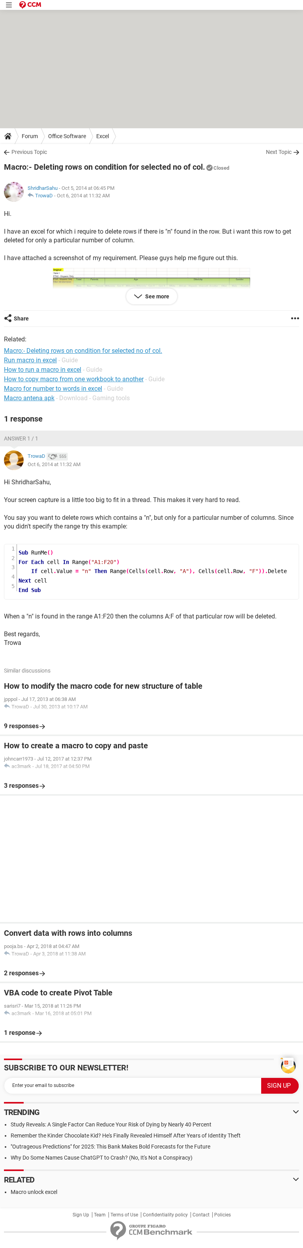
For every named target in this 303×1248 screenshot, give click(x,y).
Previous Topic (29, 152)
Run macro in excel (30, 360)
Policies (222, 1215)
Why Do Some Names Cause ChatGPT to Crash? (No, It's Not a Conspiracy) (102, 1157)
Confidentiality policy (165, 1215)
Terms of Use (124, 1215)
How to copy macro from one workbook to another (74, 379)
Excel (102, 136)
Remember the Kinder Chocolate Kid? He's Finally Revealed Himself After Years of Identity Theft (126, 1135)
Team (100, 1215)
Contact (201, 1215)
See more (156, 296)
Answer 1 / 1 (21, 438)
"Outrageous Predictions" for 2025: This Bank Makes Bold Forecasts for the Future (110, 1146)
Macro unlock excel (34, 1192)
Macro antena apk (29, 398)
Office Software (67, 136)
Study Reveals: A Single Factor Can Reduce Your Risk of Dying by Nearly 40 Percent (111, 1124)
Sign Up (81, 1215)
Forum (30, 136)
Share (21, 318)
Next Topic (279, 152)
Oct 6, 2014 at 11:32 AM (83, 196)
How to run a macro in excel (42, 369)
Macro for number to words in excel (53, 388)
